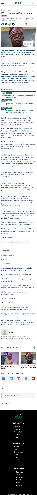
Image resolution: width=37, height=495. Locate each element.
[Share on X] (6, 24)
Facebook (19, 472)
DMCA (16, 437)
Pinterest (19, 482)
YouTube (19, 480)
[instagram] (18, 378)
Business (17, 457)
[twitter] (11, 378)
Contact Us (17, 429)
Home (3, 10)
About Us (17, 426)
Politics (16, 454)
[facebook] (3, 378)
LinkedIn (19, 485)
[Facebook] (2, 24)
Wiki (15, 462)
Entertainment (18, 452)
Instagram (19, 477)
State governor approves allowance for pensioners (19, 104)
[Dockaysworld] (18, 3)
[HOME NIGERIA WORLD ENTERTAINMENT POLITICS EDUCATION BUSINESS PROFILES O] (18, 3)
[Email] (13, 24)
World (16, 449)
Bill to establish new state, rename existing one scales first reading (19, 111)
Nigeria (9, 10)
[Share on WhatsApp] (9, 24)
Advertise (17, 434)
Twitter (18, 474)
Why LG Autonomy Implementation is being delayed (20, 96)
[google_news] (25, 378)
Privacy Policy (18, 432)
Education (17, 460)
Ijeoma (13, 18)
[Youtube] (33, 378)
